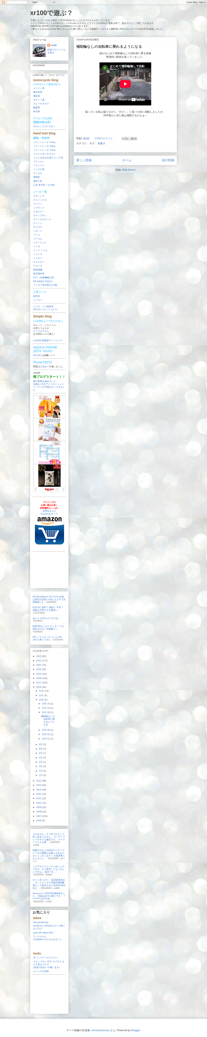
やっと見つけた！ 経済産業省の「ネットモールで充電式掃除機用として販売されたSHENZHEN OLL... (49, 884)
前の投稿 (168, 160)
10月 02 (46, 734)
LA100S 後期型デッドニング (47, 340)
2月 (41, 771)
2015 (39, 780)
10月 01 (46, 738)
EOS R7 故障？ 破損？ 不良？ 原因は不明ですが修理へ (48, 608)
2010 (39, 803)
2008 (39, 811)
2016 (39, 687)
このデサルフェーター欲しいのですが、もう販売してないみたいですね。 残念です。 (48, 869)
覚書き (101, 143)
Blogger (135, 1030)
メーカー (37, 300)
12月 (41, 691)
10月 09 (46, 712)
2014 (39, 785)
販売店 (36, 296)
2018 (39, 678)
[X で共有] (129, 138)
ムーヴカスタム (41, 331)
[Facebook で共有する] (132, 138)
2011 (39, 798)
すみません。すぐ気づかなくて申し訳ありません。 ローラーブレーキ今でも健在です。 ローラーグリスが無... (49, 838)
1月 (41, 775)
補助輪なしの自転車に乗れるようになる (109, 46)
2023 (39, 656)
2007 (39, 816)
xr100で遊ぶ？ (51, 12)
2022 (39, 660)
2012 (39, 794)
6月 (41, 753)
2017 (39, 682)
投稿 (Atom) (128, 169)
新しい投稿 (84, 160)
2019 (39, 674)
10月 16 (46, 703)
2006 (39, 820)
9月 (41, 744)
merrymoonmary (100, 1030)
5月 (41, 757)
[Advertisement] (125, 126)
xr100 (54, 45)
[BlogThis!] (126, 138)
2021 (39, 665)
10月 (41, 699)
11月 (41, 695)
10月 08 (46, 730)
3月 (41, 766)
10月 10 (46, 708)
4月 (41, 762)
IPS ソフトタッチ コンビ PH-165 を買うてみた (47, 638)
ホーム (126, 160)
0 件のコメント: (104, 138)
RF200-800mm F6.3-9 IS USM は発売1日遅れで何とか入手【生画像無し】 (49, 599)
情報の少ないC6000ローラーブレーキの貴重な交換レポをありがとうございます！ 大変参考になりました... (49, 854)
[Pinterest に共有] (135, 138)
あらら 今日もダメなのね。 (46, 618)
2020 (39, 669)
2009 (39, 807)
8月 (41, 748)
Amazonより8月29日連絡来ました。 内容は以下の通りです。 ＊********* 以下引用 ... (49, 896)
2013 (39, 789)
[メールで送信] (123, 138)
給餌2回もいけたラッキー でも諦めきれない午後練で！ (48, 627)
